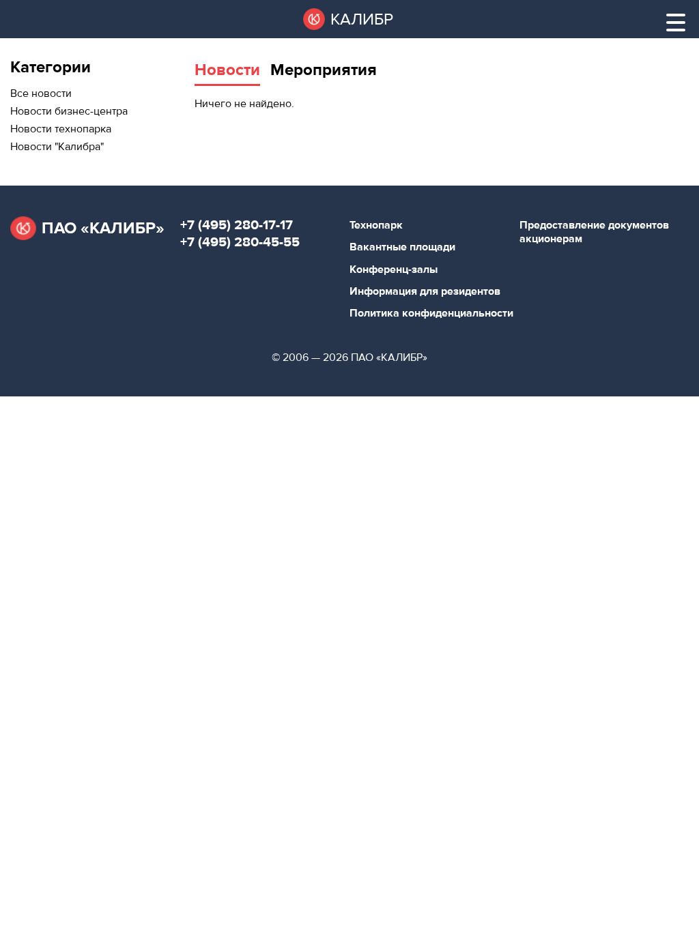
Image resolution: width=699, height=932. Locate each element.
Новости (227, 70)
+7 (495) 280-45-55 (240, 241)
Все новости (41, 93)
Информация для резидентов (425, 291)
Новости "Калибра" (57, 147)
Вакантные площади (402, 247)
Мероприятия (323, 70)
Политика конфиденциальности (431, 313)
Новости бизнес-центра (69, 111)
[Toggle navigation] (675, 22)
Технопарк (376, 225)
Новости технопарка (60, 129)
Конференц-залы (394, 269)
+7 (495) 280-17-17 (236, 224)
